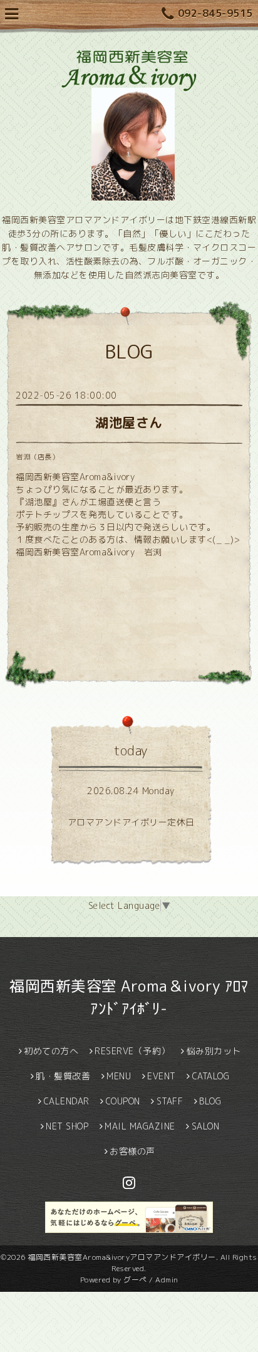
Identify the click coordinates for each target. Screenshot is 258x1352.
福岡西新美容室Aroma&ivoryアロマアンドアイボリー (122, 1257)
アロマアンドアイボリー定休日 (131, 822)
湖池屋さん (129, 422)
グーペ (135, 1279)
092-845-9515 (215, 13)
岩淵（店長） (37, 457)
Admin (166, 1279)
